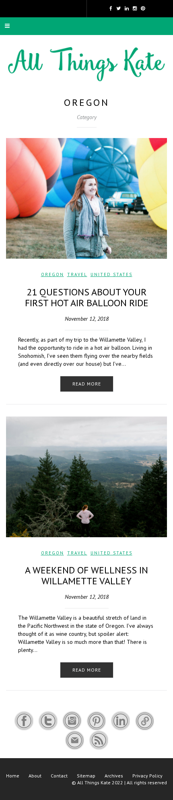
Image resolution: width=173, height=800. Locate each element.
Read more (86, 384)
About (35, 776)
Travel (77, 274)
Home (12, 776)
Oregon (52, 274)
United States (111, 274)
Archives (114, 776)
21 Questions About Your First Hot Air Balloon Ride (86, 297)
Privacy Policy (147, 776)
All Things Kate (94, 782)
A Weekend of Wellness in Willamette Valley (86, 575)
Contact (59, 776)
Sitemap (86, 776)
